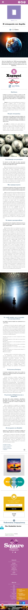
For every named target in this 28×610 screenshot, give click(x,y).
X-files (16, 20)
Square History (14, 598)
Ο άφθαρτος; (5, 449)
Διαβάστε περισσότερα (9, 535)
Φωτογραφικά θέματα (9, 533)
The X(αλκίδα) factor (13, 526)
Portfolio (16, 533)
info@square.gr (14, 569)
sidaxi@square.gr (14, 564)
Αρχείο (12, 20)
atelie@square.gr (14, 574)
